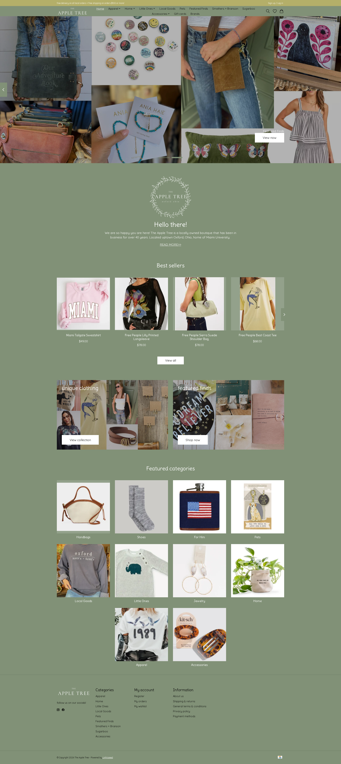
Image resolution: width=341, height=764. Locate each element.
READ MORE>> (170, 244)
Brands (195, 13)
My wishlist (140, 706)
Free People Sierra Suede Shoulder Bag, (199, 337)
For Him (199, 537)
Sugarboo (248, 8)
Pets (182, 8)
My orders (140, 701)
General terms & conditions (189, 706)
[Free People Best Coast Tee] (257, 303)
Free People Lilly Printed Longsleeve (141, 337)
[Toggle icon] (267, 11)
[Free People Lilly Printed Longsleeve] (141, 303)
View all (170, 360)
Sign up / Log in (275, 3)
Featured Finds (199, 8)
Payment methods (184, 716)
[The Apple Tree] (72, 11)
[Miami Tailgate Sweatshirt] (83, 303)
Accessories (199, 665)
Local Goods (167, 8)
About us (178, 696)
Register (139, 696)
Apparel (141, 665)
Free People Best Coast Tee (258, 335)
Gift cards (180, 13)
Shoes (141, 537)
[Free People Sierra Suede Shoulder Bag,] (199, 303)
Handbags (83, 537)
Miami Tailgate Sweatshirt (83, 335)
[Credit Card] (280, 757)
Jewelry (199, 601)
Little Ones (141, 601)
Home (100, 8)
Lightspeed (107, 757)
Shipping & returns (184, 701)
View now (269, 138)
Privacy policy (181, 711)
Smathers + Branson (225, 8)
